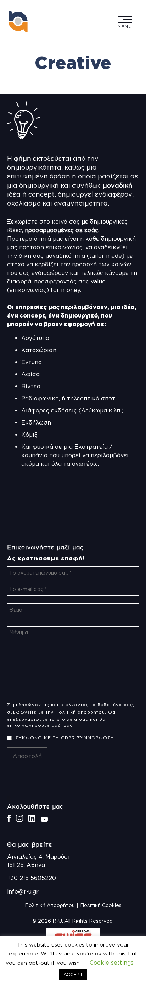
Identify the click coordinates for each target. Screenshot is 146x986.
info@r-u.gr (23, 891)
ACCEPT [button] (73, 974)
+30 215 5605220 (31, 878)
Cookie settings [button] (112, 962)
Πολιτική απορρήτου (80, 712)
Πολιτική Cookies (101, 905)
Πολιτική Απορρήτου (50, 905)
